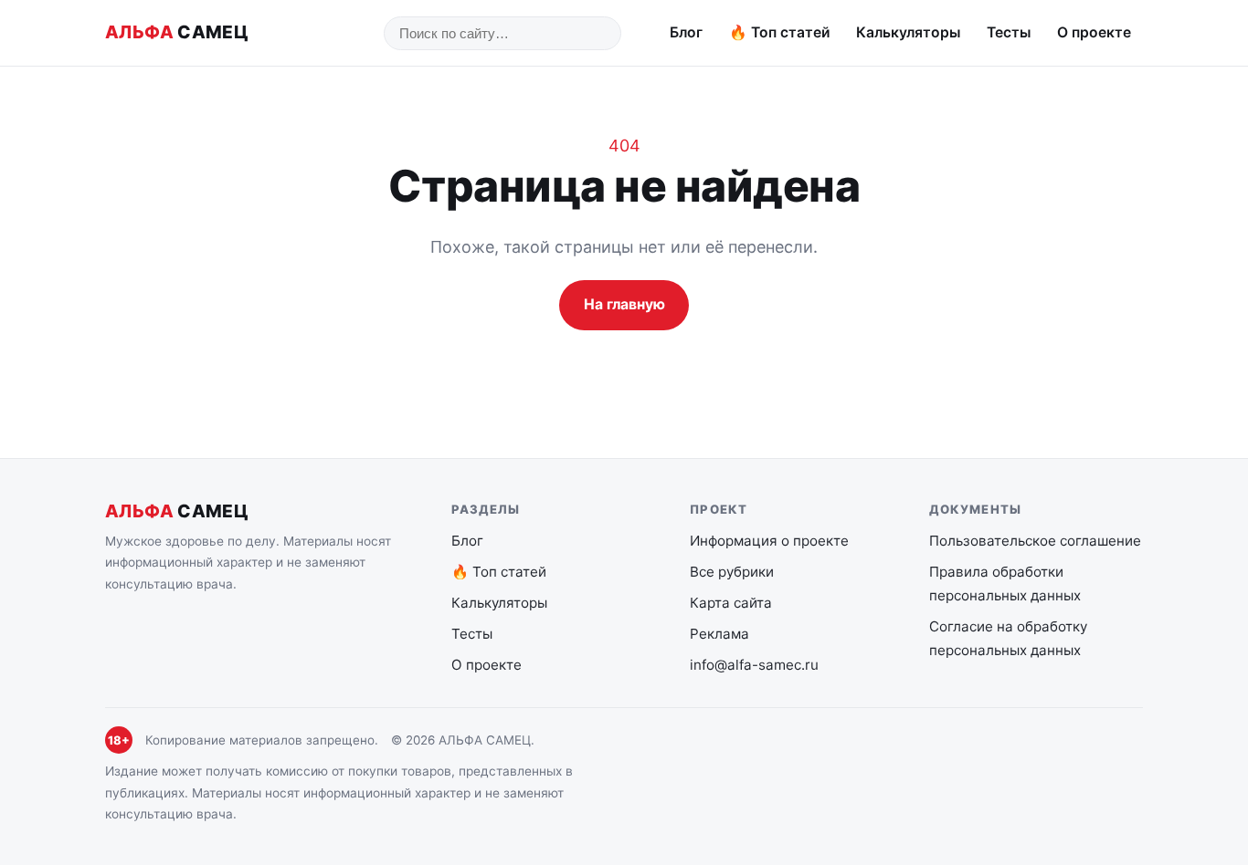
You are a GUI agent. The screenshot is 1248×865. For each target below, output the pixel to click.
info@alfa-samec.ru (754, 664)
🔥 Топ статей (779, 32)
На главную (624, 304)
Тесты (1009, 32)
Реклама (719, 633)
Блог (686, 32)
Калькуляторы (908, 32)
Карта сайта (731, 602)
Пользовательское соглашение (1035, 540)
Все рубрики (732, 571)
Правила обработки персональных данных (1005, 583)
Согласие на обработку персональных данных (1008, 638)
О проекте (1094, 32)
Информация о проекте (769, 540)
